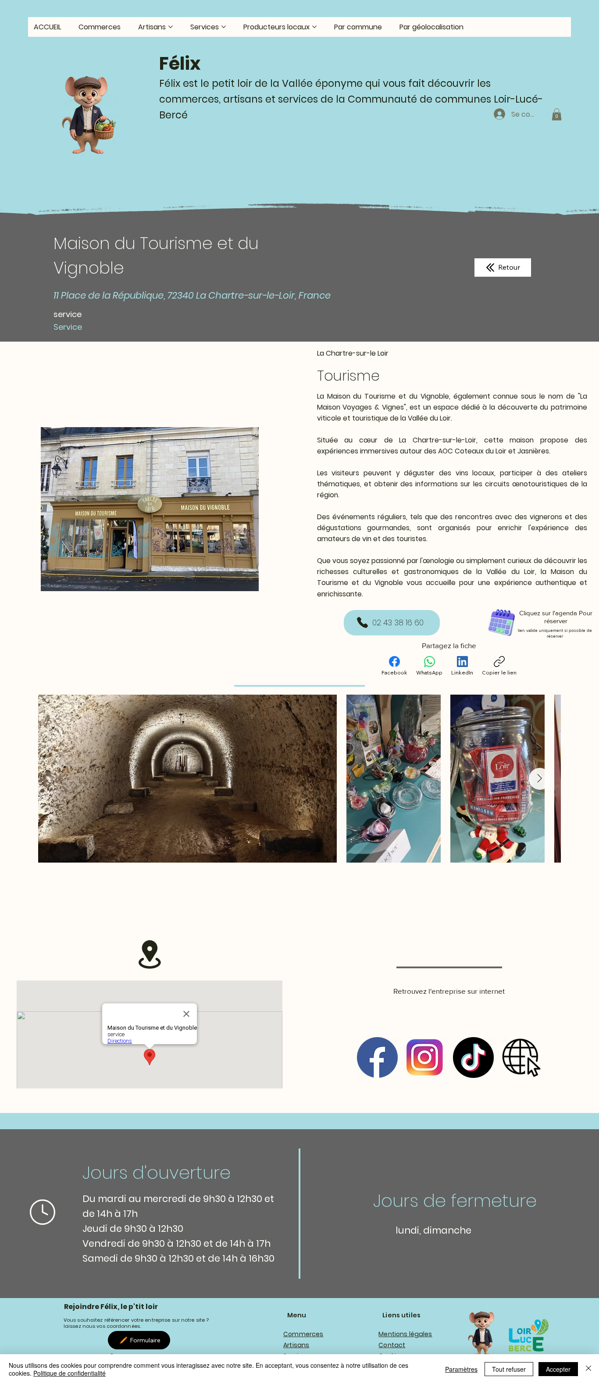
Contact (391, 1345)
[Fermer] (588, 1369)
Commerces (303, 1334)
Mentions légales (405, 1334)
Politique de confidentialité (69, 1373)
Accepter (558, 1369)
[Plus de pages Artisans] (170, 27)
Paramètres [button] (461, 1369)
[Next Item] (540, 779)
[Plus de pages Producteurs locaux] (314, 27)
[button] (557, 114)
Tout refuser (509, 1369)
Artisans (296, 1345)
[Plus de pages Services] (223, 27)
